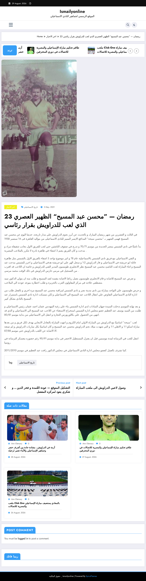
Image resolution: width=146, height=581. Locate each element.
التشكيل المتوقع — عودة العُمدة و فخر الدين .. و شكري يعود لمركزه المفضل (41, 390)
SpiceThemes (91, 576)
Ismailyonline (72, 11)
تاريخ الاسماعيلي (31, 207)
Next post (81, 382)
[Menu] (11, 24)
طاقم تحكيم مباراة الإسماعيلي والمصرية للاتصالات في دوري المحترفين (52, 50)
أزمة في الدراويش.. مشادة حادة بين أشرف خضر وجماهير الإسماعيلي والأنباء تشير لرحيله (31, 449)
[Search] (128, 25)
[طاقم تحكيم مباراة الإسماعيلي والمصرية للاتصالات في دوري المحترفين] (108, 427)
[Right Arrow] (136, 51)
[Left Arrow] (130, 51)
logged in (23, 538)
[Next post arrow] (141, 387)
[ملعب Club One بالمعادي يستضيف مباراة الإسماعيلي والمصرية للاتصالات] (37, 483)
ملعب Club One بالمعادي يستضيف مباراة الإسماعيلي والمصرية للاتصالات (113, 50)
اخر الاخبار (10, 207)
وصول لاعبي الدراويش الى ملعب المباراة (101, 388)
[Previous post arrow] (5, 387)
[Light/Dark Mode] (134, 25)
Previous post (63, 382)
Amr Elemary (16, 443)
